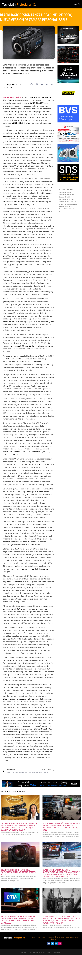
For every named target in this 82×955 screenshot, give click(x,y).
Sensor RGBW (63, 209)
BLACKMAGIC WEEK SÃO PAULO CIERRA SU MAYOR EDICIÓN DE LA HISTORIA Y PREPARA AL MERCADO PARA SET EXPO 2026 (61, 826)
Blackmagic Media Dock (66, 194)
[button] (75, 4)
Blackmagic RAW (64, 197)
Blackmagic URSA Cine (66, 199)
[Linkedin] (56, 943)
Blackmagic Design (12, 97)
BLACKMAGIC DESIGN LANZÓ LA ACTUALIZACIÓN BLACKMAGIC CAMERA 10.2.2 (18, 872)
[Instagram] (60, 943)
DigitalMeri (57, 952)
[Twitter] (52, 943)
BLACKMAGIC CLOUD (66, 190)
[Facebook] (48, 943)
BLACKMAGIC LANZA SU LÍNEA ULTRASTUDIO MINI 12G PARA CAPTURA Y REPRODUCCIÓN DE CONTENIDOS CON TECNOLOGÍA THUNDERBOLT (61, 873)
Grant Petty (68, 206)
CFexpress (68, 204)
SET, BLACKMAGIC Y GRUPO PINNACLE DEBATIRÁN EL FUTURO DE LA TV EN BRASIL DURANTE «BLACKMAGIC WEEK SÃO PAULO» (18, 919)
